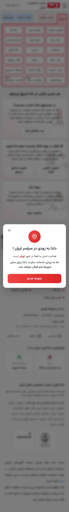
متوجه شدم (34, 278)
